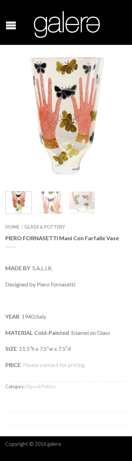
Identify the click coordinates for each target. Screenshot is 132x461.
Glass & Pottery (44, 227)
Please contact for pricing (53, 364)
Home (12, 227)
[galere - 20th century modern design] (67, 22)
